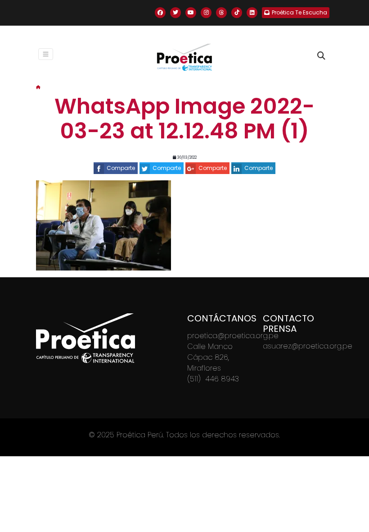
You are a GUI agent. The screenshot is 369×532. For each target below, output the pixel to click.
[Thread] (221, 12)
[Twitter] (175, 12)
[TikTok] (236, 12)
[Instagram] (206, 12)
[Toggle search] (321, 56)
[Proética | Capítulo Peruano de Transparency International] (184, 57)
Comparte (121, 168)
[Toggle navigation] (46, 54)
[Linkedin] (252, 12)
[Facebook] (160, 12)
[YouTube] (190, 12)
